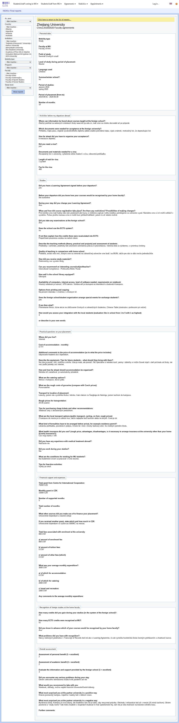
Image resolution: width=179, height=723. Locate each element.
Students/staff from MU (50, 4)
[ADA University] (18, 56)
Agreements (69, 4)
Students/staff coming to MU (25, 4)
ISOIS (5, 11)
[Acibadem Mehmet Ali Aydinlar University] (18, 54)
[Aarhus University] (18, 45)
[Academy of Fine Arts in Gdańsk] (18, 52)
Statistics (82, 4)
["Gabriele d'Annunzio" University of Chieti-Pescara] (18, 43)
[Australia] (18, 36)
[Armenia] (18, 33)
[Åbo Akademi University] (18, 50)
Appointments (96, 4)
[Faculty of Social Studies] (18, 82)
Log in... (156, 4)
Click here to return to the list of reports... (54, 20)
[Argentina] (18, 31)
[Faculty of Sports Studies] (18, 80)
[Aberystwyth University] (18, 48)
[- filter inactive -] (18, 27)
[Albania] (18, 29)
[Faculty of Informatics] (18, 78)
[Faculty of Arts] (18, 76)
